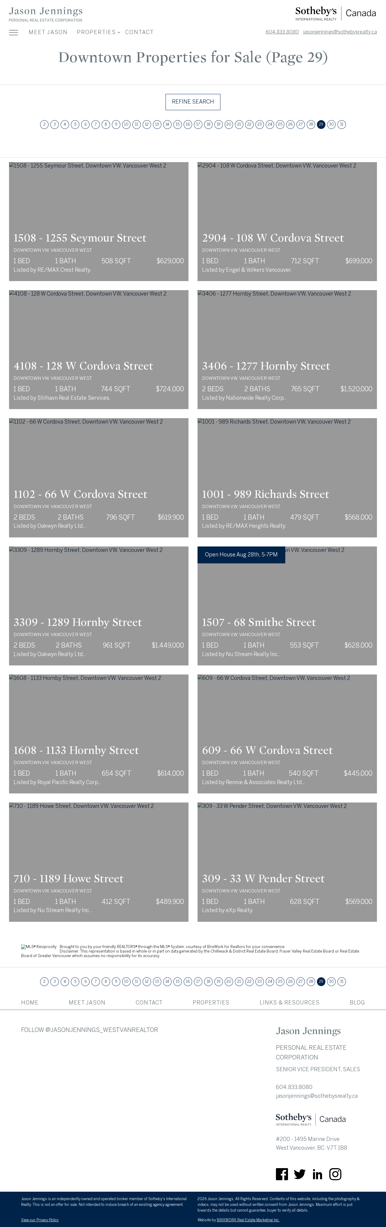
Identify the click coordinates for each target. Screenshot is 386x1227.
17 (198, 124)
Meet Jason (48, 32)
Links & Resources (290, 1002)
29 (321, 124)
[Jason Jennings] (45, 21)
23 (260, 124)
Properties (211, 1002)
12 (147, 124)
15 (177, 124)
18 (208, 124)
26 (290, 124)
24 (270, 124)
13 (157, 124)
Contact (139, 32)
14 (167, 124)
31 (341, 124)
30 (331, 124)
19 (218, 124)
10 (126, 124)
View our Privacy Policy (40, 1220)
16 (188, 124)
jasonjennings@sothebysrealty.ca (340, 32)
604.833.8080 (282, 32)
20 (228, 124)
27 (301, 124)
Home (30, 1002)
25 (280, 124)
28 (311, 124)
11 (136, 124)
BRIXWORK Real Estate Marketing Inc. (248, 1220)
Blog (357, 1002)
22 (249, 124)
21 (239, 124)
